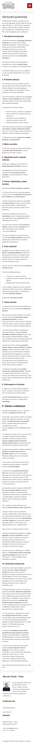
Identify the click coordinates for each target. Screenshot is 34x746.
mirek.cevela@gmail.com (12, 32)
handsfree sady (26, 86)
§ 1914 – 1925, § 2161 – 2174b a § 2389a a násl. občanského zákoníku (15, 557)
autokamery (5, 92)
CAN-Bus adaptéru (8, 88)
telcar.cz (25, 166)
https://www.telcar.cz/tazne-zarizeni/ (13, 321)
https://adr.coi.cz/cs (13, 626)
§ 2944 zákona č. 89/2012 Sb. (12, 576)
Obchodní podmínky (9, 708)
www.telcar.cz (7, 712)
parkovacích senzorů (14, 86)
